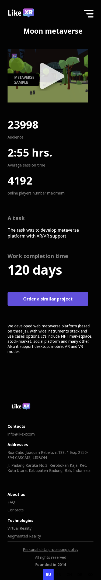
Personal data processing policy (50, 549)
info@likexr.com (21, 434)
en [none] (58, 574)
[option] (59, 574)
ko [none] (90, 574)
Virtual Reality (20, 528)
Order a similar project (48, 299)
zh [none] (69, 574)
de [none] (79, 574)
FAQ (11, 502)
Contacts (16, 509)
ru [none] (48, 574)
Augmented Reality (24, 536)
